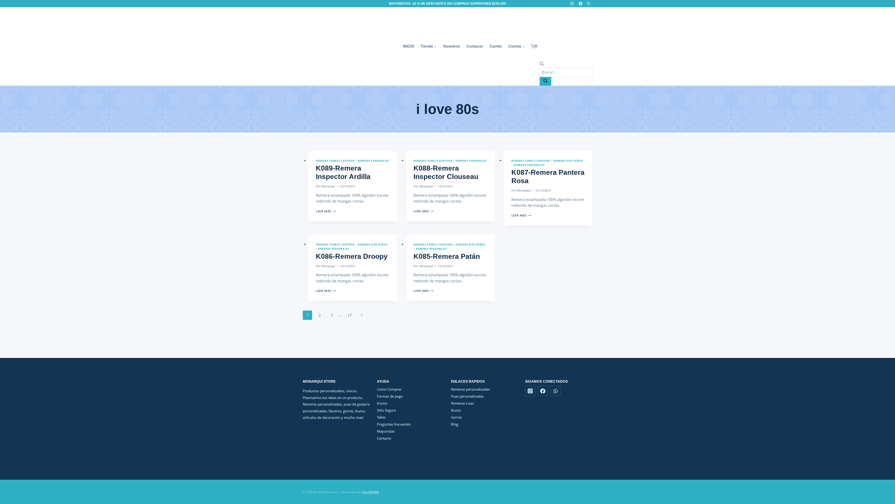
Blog (454, 424)
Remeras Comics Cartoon (335, 160)
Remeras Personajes (373, 160)
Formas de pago (390, 396)
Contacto (475, 46)
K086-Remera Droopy (352, 256)
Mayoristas (386, 431)
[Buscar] (545, 81)
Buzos (456, 410)
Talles (381, 417)
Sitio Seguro (386, 410)
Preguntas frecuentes (394, 424)
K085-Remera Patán (446, 256)
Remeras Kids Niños (568, 160)
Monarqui (328, 186)
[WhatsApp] (588, 3)
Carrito (496, 46)
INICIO (408, 46)
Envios (382, 403)
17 (350, 315)
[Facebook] (580, 3)
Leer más (326, 211)
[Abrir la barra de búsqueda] (542, 64)
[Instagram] (572, 3)
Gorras (456, 417)
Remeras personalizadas (470, 389)
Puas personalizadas (467, 396)
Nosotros (451, 46)
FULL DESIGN (370, 492)
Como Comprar (389, 389)
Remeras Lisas (462, 403)
